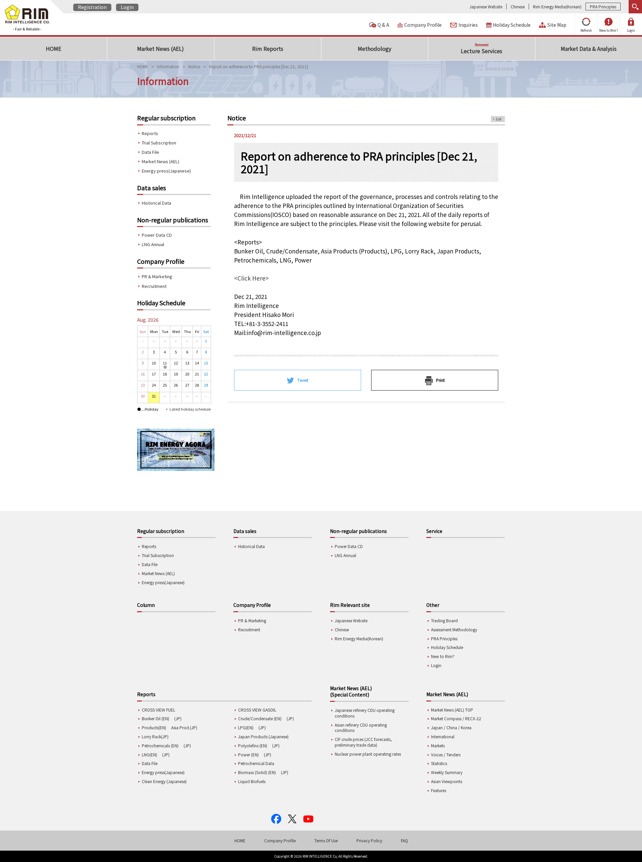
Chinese (518, 6)
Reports (150, 133)
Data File (150, 152)
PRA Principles (603, 6)
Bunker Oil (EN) (155, 718)
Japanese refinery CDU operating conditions (365, 713)
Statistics (439, 763)
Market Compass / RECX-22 (456, 718)
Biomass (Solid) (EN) (257, 772)
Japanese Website (485, 6)
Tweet (302, 380)
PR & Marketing (157, 276)
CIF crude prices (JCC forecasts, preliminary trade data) (363, 742)
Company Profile (423, 25)
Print (440, 380)
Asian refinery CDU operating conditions (361, 727)
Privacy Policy (369, 840)
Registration (92, 7)
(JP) (178, 718)
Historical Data (156, 203)
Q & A (383, 25)
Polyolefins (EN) (252, 745)
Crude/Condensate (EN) (260, 718)
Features (438, 790)
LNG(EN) (149, 754)
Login (127, 7)
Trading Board (444, 620)
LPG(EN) (245, 727)
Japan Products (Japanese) (263, 736)
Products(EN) (154, 727)
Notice (194, 66)
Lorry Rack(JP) (155, 736)
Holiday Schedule (512, 25)
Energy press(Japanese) (166, 171)
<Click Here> (251, 278)
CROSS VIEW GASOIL (257, 710)
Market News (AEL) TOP (452, 710)
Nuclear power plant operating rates (368, 754)
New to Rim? (608, 30)
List (499, 118)
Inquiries (468, 25)
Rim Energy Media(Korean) (557, 6)
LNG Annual (153, 244)
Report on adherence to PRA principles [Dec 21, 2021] (258, 66)
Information (168, 66)
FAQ (404, 840)
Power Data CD (157, 235)
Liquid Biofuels (251, 781)
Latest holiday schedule (190, 409)
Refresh (586, 30)
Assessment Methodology (454, 629)
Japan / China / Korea (451, 727)
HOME (142, 66)
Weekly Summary (446, 772)
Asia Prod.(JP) (184, 727)
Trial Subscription (159, 142)
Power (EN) (248, 754)
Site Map (556, 25)
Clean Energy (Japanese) (164, 781)
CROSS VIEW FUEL (158, 710)
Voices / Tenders (445, 754)
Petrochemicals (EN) (160, 745)
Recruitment (154, 286)
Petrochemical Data (256, 763)
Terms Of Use (326, 840)
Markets (438, 745)
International (442, 736)
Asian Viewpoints (446, 781)
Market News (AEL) (160, 161)
